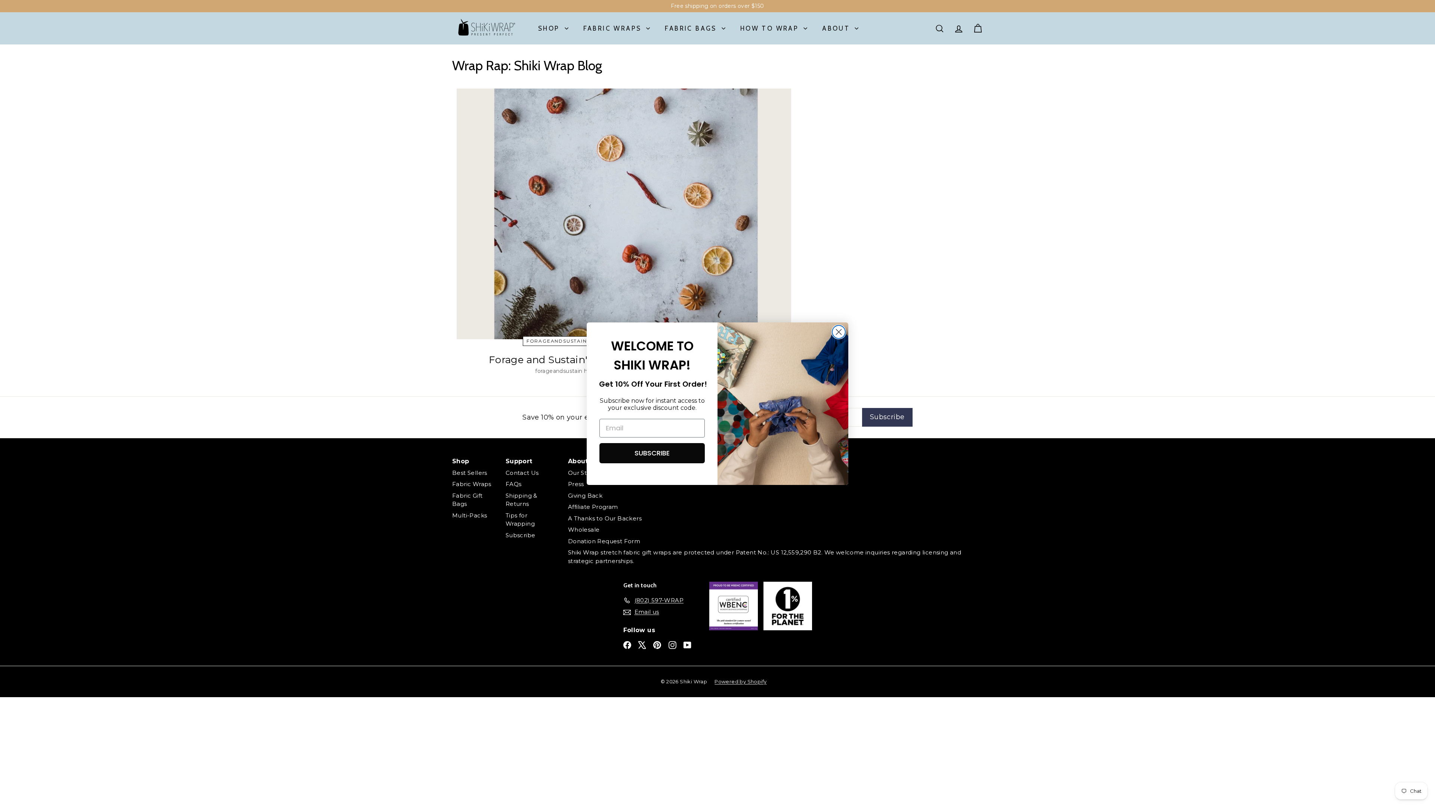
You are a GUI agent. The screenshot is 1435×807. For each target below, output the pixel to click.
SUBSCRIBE (652, 453)
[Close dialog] (838, 331)
